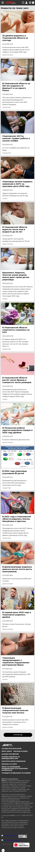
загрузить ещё (18, 734)
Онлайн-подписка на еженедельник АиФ (11, 757)
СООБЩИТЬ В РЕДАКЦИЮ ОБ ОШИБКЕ (16, 773)
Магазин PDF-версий (10, 754)
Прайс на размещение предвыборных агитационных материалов (15, 768)
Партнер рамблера (6, 844)
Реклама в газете (20, 751)
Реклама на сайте (9, 764)
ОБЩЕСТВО (6, 107)
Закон (4, 679)
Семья (4, 198)
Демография (7, 55)
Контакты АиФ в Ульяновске (13, 761)
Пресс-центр (7, 751)
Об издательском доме (11, 748)
